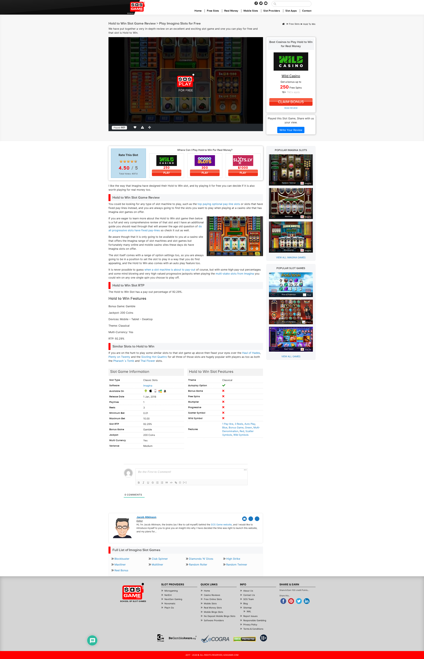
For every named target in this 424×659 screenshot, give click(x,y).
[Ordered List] (157, 483)
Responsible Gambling (254, 620)
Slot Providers (271, 10)
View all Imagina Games (291, 257)
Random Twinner (236, 564)
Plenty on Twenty (119, 356)
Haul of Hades (251, 352)
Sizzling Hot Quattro (154, 356)
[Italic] (143, 483)
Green (248, 427)
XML (249, 611)
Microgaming (171, 590)
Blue (224, 427)
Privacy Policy (250, 624)
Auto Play (249, 423)
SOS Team (248, 599)
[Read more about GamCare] (160, 638)
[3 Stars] (128, 161)
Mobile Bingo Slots (213, 612)
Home (198, 10)
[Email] (244, 518)
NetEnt (168, 595)
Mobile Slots (250, 10)
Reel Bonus (121, 570)
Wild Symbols (241, 434)
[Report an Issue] (143, 127)
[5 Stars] (135, 161)
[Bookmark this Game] (136, 127)
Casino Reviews (212, 595)
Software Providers (214, 620)
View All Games (290, 356)
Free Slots (213, 10)
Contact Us (249, 595)
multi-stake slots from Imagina (235, 273)
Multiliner (157, 564)
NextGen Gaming (173, 599)
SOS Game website (221, 524)
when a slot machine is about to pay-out (169, 269)
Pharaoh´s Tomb (123, 360)
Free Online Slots (213, 599)
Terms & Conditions (253, 629)
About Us (248, 590)
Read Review (290, 108)
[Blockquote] (166, 483)
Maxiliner (120, 564)
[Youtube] (265, 3)
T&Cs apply (293, 92)
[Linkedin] (257, 518)
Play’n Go (169, 607)
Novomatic (169, 603)
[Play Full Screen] (150, 127)
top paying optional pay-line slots (218, 204)
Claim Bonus (291, 102)
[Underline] (148, 483)
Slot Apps (291, 10)
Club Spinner (160, 558)
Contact (306, 10)
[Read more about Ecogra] (215, 638)
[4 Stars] (132, 161)
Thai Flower (147, 360)
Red (242, 431)
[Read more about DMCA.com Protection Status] (244, 639)
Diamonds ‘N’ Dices (201, 558)
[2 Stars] (124, 161)
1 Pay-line (227, 423)
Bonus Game (236, 427)
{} (180, 482)
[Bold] (138, 483)
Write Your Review (290, 130)
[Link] (176, 483)
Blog (245, 603)
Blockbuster (121, 558)
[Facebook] (256, 3)
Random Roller (198, 564)
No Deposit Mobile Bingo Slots (219, 616)
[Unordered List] (162, 483)
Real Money (231, 10)
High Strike (233, 558)
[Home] (283, 24)
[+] (185, 482)
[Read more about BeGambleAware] (182, 638)
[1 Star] (121, 161)
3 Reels (239, 423)
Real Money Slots (213, 607)
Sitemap (247, 607)
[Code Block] (171, 483)
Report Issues (250, 616)
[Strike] (152, 483)
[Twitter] (261, 3)
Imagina (147, 385)
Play (166, 173)
